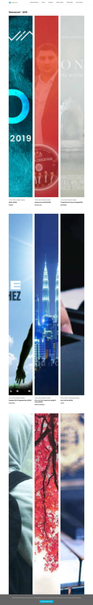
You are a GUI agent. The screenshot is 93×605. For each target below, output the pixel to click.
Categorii (50, 2)
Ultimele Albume (34, 2)
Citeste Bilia (70, 2)
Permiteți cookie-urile (46, 601)
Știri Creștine (79, 2)
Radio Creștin (59, 2)
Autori (43, 2)
